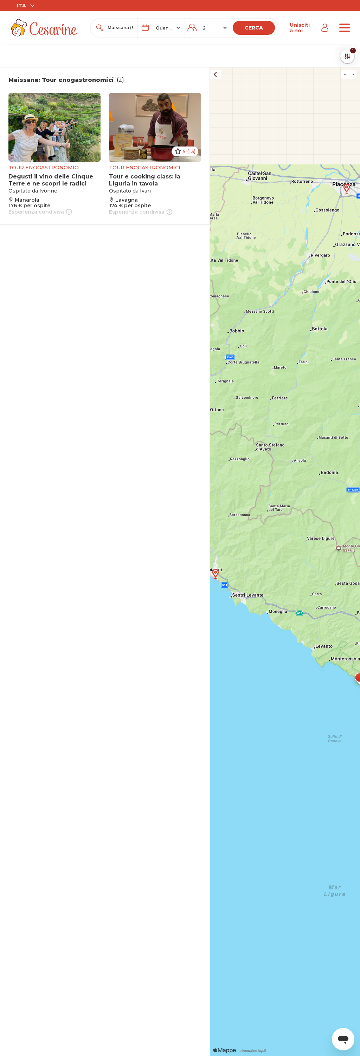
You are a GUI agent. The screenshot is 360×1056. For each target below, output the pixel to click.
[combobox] (120, 28)
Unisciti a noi (300, 27)
